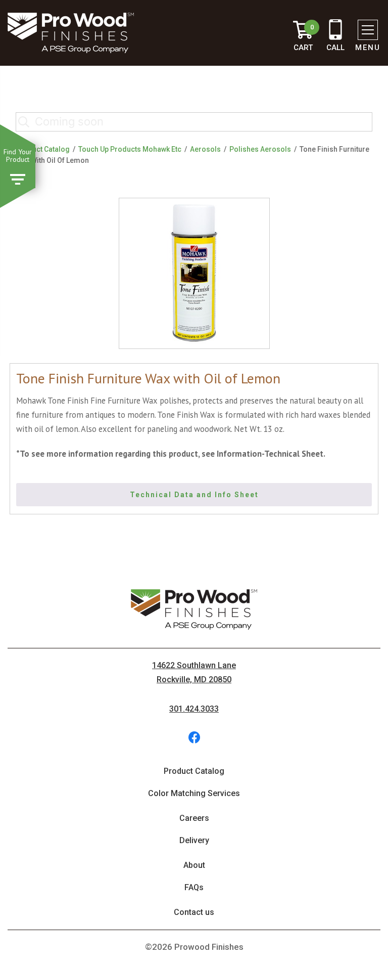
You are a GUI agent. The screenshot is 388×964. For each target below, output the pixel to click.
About (194, 865)
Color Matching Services (194, 793)
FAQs (194, 887)
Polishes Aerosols (260, 149)
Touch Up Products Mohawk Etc (129, 149)
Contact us (194, 912)
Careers (194, 818)
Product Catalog (43, 149)
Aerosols (205, 149)
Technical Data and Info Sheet (194, 495)
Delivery (194, 840)
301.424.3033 (194, 709)
